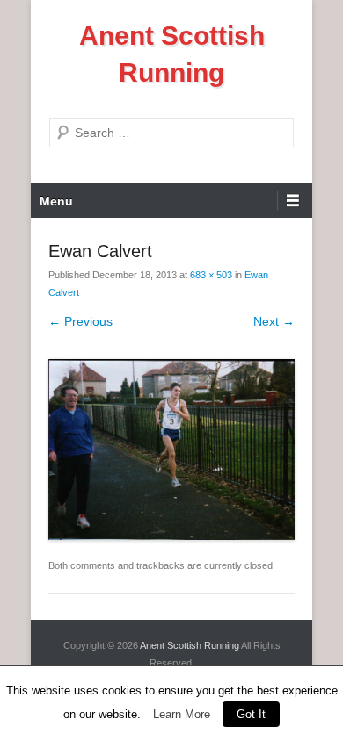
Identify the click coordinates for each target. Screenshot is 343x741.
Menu (56, 201)
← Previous (80, 321)
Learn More (181, 714)
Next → (274, 321)
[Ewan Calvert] (171, 449)
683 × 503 (211, 275)
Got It (251, 714)
